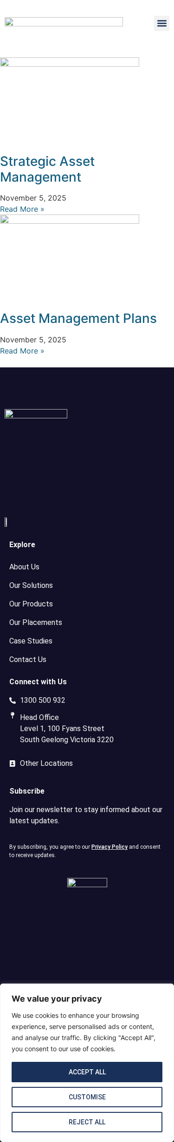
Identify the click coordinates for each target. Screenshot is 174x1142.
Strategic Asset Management (47, 169)
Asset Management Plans (78, 318)
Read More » (22, 209)
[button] (161, 23)
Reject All (87, 1122)
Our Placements (35, 622)
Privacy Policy (109, 847)
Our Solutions (31, 585)
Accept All (87, 1072)
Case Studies (30, 641)
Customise (87, 1097)
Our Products (31, 603)
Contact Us (27, 659)
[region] (87, 1063)
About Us (24, 566)
